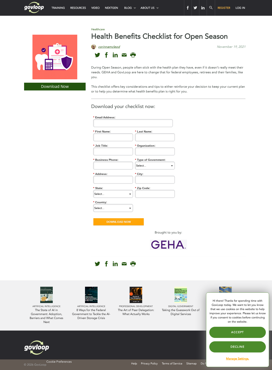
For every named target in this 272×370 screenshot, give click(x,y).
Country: (100, 202)
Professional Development (136, 306)
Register (224, 8)
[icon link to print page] (133, 55)
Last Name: (143, 131)
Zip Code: (142, 188)
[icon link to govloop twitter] (97, 55)
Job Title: (100, 145)
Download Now (55, 86)
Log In (240, 8)
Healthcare (98, 29)
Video (95, 8)
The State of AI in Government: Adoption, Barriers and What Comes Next (46, 316)
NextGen (111, 8)
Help (134, 363)
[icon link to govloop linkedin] (115, 55)
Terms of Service (172, 363)
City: (139, 174)
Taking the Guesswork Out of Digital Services (181, 312)
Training (58, 8)
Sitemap (191, 363)
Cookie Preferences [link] (59, 362)
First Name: (102, 131)
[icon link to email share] (124, 55)
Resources (78, 8)
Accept (237, 332)
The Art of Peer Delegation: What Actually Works (136, 312)
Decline (237, 347)
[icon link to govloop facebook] (106, 55)
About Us (148, 8)
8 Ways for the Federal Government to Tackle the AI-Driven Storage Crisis (91, 314)
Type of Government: (150, 159)
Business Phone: (105, 159)
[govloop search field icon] (211, 8)
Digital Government (180, 306)
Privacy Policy (149, 363)
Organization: (145, 145)
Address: (100, 174)
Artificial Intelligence (46, 306)
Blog (128, 8)
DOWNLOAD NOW (119, 221)
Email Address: (104, 117)
